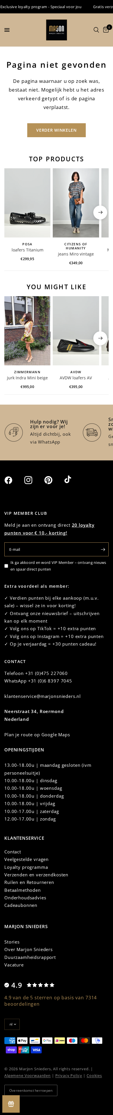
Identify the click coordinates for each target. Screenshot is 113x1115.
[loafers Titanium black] (27, 203)
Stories (12, 942)
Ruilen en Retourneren (29, 882)
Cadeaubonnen (20, 905)
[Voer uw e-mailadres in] (103, 549)
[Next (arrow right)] (100, 212)
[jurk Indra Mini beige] (27, 331)
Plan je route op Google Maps (37, 734)
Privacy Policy (68, 1075)
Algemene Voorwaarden (27, 1075)
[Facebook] (13, 480)
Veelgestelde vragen (26, 859)
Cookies (94, 1075)
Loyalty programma (26, 867)
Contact (12, 852)
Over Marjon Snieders (28, 949)
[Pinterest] (53, 479)
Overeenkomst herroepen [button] (30, 1090)
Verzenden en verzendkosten (36, 875)
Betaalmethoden (22, 890)
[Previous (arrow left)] (13, 212)
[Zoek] (96, 30)
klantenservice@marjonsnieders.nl (42, 696)
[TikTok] (73, 479)
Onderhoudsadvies (25, 897)
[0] (105, 30)
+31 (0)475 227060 (46, 673)
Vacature (14, 965)
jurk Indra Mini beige (27, 377)
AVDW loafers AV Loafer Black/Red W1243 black (76, 378)
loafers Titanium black (27, 250)
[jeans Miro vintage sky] (76, 203)
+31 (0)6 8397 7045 (50, 681)
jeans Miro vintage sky (76, 254)
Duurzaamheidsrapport (30, 957)
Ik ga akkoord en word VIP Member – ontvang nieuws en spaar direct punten (58, 566)
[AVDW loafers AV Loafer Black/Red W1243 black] (76, 331)
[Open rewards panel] (11, 1104)
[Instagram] (33, 480)
